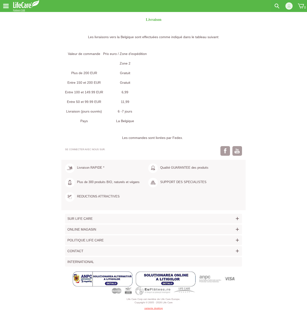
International (80, 262)
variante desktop (153, 308)
